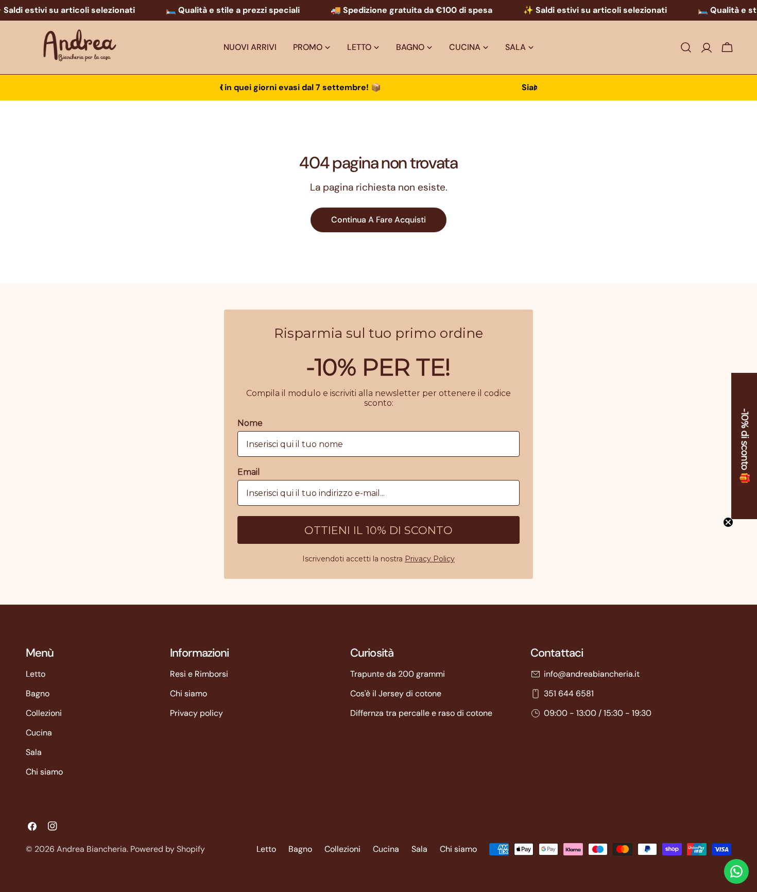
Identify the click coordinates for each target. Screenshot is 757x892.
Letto (35, 673)
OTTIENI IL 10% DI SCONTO (378, 530)
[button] (744, 446)
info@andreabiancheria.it (592, 673)
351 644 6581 (569, 693)
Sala (34, 752)
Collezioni (44, 713)
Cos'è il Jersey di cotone (395, 693)
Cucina (39, 732)
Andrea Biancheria (92, 849)
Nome (250, 423)
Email (248, 472)
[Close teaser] (728, 522)
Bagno (37, 693)
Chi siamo (44, 771)
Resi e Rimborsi (199, 673)
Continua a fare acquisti (378, 219)
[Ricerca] (686, 47)
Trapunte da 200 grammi (397, 673)
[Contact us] (736, 871)
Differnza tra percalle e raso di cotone (421, 713)
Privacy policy (196, 713)
